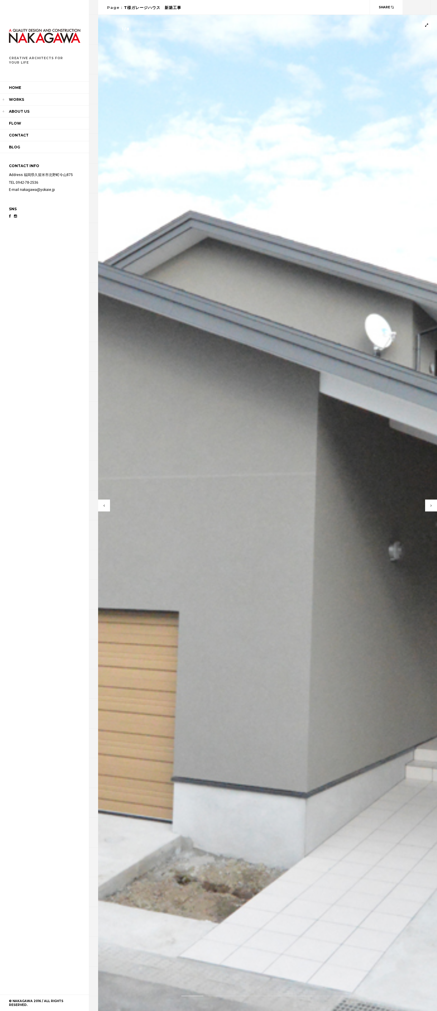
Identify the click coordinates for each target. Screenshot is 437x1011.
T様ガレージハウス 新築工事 (152, 7)
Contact (19, 135)
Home (15, 87)
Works (16, 99)
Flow (15, 123)
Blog (14, 147)
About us (19, 111)
